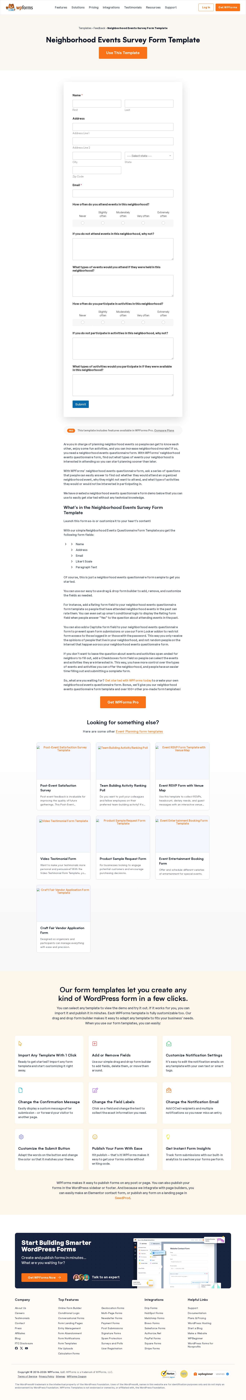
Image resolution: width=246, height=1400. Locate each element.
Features (61, 7)
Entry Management (69, 1328)
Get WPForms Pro (123, 702)
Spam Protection (111, 1338)
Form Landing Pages (70, 1323)
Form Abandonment (70, 1333)
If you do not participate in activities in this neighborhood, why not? (120, 333)
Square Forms (153, 1343)
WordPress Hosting (199, 1323)
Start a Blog (195, 1328)
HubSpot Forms (154, 1313)
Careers (19, 1313)
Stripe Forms (152, 1348)
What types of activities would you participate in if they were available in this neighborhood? (122, 368)
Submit (80, 404)
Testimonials (133, 7)
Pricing (94, 7)
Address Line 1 (81, 133)
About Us (20, 1307)
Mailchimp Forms (154, 1318)
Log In (206, 7)
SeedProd (122, 1198)
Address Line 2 (81, 147)
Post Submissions (112, 1328)
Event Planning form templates (139, 731)
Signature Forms (111, 1333)
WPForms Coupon (76, 1376)
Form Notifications (69, 1338)
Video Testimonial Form (58, 859)
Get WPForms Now (42, 1277)
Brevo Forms (152, 1323)
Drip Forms (151, 1307)
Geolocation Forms (112, 1307)
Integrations (111, 7)
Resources (153, 7)
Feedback (99, 28)
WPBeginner (195, 1338)
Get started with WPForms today (128, 680)
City (75, 162)
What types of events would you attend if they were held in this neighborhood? (116, 268)
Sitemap (60, 1376)
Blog (18, 1338)
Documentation (197, 1313)
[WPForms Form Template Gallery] (19, 7)
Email (77, 185)
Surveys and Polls (112, 1343)
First (75, 109)
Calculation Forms (69, 1353)
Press (18, 1328)
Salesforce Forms (155, 1328)
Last (127, 109)
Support (171, 7)
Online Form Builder (70, 1307)
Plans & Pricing (197, 1318)
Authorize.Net (153, 1333)
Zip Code (78, 176)
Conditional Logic (69, 1313)
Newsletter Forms (111, 1318)
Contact (20, 1323)
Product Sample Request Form (123, 859)
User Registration (111, 1348)
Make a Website (197, 1333)
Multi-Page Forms (111, 1313)
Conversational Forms (71, 1318)
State (128, 162)
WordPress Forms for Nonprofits (200, 1345)
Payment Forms (110, 1323)
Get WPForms (227, 7)
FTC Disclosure (24, 1343)
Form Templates (67, 1343)
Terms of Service (27, 1376)
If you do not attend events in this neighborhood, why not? (113, 234)
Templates (85, 28)
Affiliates (20, 1333)
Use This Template (123, 52)
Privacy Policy (46, 1376)
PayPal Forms (153, 1338)
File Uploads (65, 1348)
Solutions (78, 7)
